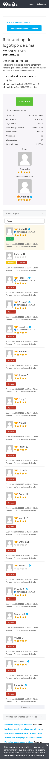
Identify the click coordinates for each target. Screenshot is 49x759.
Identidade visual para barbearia (18, 724)
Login (31, 4)
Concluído (24, 101)
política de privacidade (34, 755)
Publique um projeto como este (24, 28)
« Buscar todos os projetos (18, 22)
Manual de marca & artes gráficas (18, 742)
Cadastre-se (41, 4)
